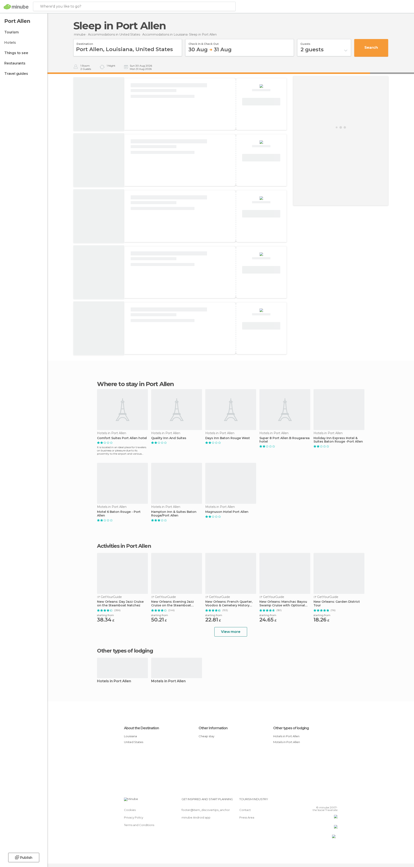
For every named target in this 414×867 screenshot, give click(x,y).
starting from (105, 615)
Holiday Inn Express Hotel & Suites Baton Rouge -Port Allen (338, 440)
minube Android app (196, 817)
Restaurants (14, 63)
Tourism (11, 32)
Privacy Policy (133, 817)
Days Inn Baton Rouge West (227, 438)
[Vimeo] (327, 801)
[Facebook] (313, 801)
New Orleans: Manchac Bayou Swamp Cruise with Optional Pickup (283, 603)
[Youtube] (334, 801)
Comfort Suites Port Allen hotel (122, 438)
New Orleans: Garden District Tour (337, 603)
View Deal (261, 102)
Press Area (246, 817)
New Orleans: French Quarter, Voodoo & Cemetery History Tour (228, 603)
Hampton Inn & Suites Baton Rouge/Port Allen (173, 513)
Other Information (213, 728)
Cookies (130, 810)
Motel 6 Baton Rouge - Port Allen (119, 513)
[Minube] (16, 7)
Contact (245, 810)
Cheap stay (206, 736)
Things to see (16, 53)
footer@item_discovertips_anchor (206, 810)
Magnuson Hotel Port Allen (226, 512)
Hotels (10, 43)
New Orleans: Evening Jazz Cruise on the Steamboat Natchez (172, 603)
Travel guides (16, 74)
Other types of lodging (291, 728)
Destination (85, 42)
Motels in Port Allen (168, 681)
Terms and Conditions (139, 825)
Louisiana (130, 736)
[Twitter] (320, 801)
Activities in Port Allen (124, 546)
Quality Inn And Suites (168, 438)
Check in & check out (203, 42)
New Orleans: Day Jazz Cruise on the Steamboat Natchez (120, 603)
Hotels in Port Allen (114, 681)
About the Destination (141, 728)
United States (133, 742)
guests (305, 42)
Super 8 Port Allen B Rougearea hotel (284, 440)
